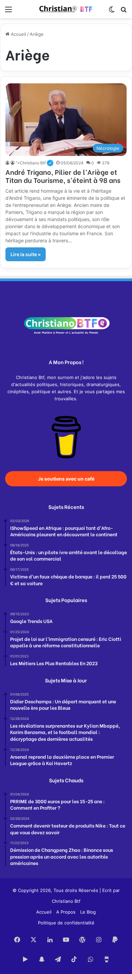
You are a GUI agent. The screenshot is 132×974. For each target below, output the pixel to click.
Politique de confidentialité (66, 922)
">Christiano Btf (34, 162)
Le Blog (88, 912)
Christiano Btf (66, 901)
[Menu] (8, 11)
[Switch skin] (111, 11)
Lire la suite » (25, 254)
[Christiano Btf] (66, 9)
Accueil (17, 34)
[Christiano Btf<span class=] (7, 162)
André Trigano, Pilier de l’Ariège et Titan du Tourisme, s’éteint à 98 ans (62, 176)
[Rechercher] (123, 11)
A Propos (65, 912)
